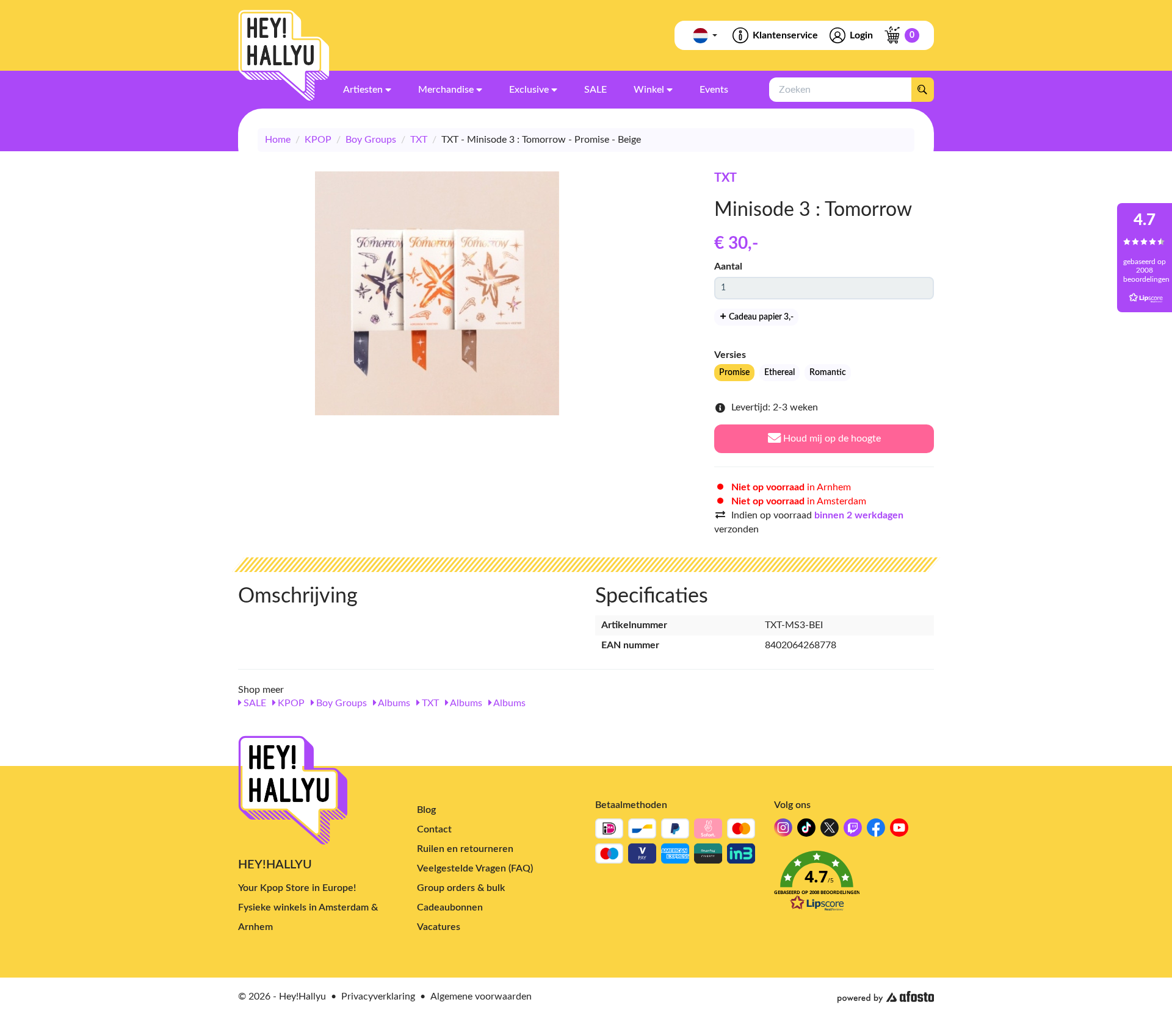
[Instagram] (783, 830)
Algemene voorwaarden (481, 996)
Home (278, 140)
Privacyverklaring (378, 996)
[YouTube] (899, 830)
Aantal (728, 266)
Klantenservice (785, 35)
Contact (434, 829)
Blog (426, 810)
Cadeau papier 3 (760, 317)
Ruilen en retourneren (465, 849)
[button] (854, 884)
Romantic (827, 372)
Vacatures (438, 927)
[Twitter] (829, 830)
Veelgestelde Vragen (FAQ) (475, 868)
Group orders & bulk (461, 888)
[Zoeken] (922, 89)
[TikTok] (806, 830)
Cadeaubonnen (450, 907)
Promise (734, 372)
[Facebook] (876, 830)
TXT (418, 140)
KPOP (318, 140)
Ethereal (779, 372)
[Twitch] (853, 830)
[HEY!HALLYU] (284, 55)
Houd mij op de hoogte (831, 438)
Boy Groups (370, 140)
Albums (393, 703)
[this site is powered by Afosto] (885, 997)
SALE (253, 703)
